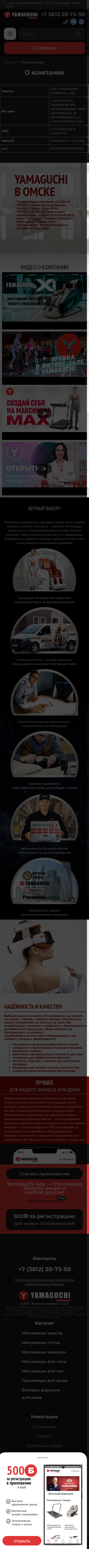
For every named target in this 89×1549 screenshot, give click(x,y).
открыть (22, 1541)
